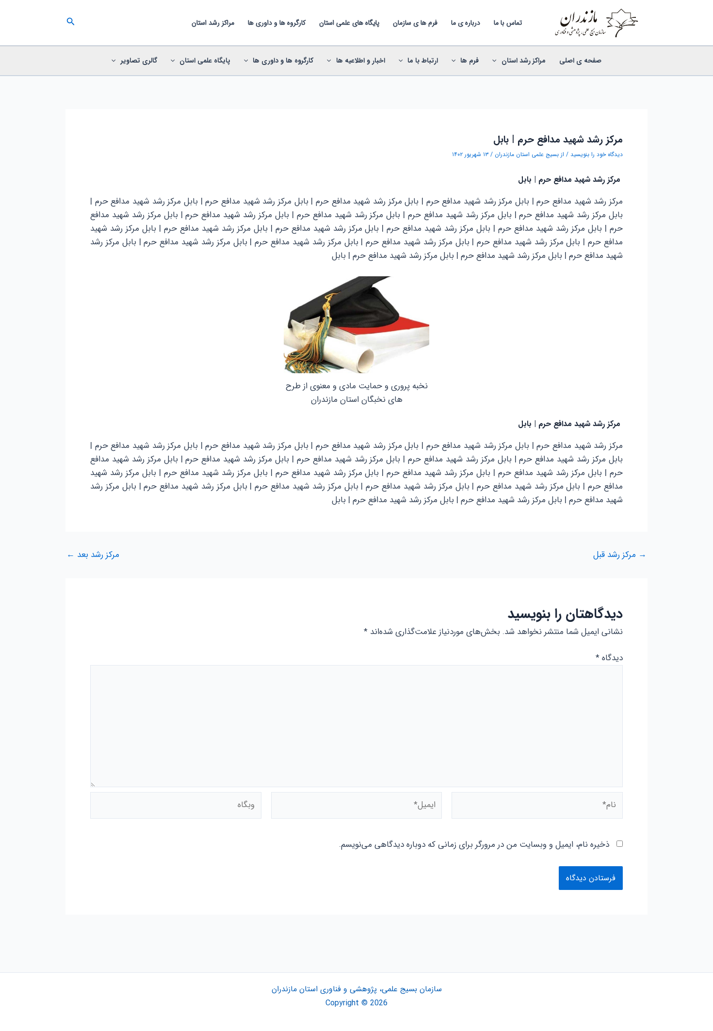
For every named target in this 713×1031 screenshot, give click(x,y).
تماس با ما (508, 22)
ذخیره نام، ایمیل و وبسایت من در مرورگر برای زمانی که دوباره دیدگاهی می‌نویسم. (474, 844)
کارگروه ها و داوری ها (277, 22)
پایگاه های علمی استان (349, 22)
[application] (496, 60)
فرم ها (469, 60)
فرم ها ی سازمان (415, 22)
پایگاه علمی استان (204, 60)
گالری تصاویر (139, 60)
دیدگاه (609, 658)
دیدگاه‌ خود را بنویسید (596, 154)
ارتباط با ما (422, 60)
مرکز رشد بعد (92, 555)
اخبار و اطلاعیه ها (360, 60)
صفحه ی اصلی (580, 60)
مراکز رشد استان (213, 22)
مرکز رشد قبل (620, 555)
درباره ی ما (465, 22)
